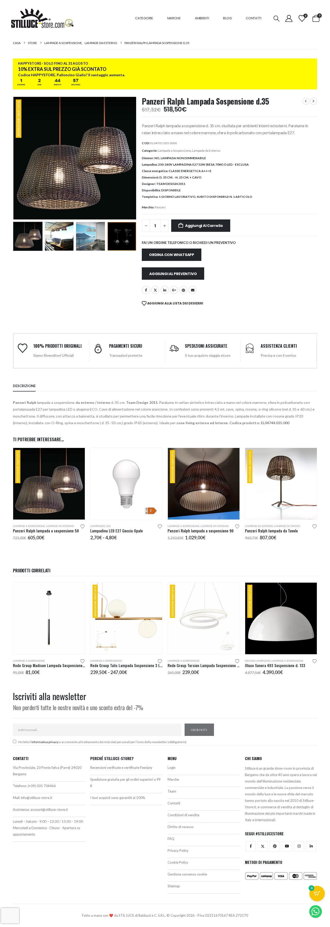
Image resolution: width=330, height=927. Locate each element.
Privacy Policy (178, 850)
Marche (174, 18)
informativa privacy (45, 742)
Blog (227, 18)
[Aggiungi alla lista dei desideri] (82, 526)
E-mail (192, 290)
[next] (313, 101)
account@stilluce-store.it (49, 809)
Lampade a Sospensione (174, 150)
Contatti (253, 18)
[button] (276, 18)
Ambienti (202, 18)
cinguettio (155, 290)
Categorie (144, 18)
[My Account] (289, 18)
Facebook (146, 290)
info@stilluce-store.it (36, 798)
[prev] (305, 101)
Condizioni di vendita (183, 815)
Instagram (299, 846)
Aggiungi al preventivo (173, 273)
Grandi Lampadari (257, 660)
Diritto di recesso (181, 827)
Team (172, 791)
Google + (174, 290)
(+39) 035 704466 (42, 786)
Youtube (287, 846)
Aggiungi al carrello (204, 225)
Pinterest (183, 290)
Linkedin (311, 846)
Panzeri (160, 207)
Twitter (263, 846)
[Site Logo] (42, 18)
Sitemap (174, 886)
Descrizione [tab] (24, 386)
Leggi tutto (231, 591)
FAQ (171, 839)
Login (172, 768)
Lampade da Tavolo (287, 526)
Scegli (153, 456)
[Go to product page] (126, 484)
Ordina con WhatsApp (171, 254)
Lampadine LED (100, 526)
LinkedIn (165, 290)
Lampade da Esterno (206, 150)
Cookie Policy (178, 862)
